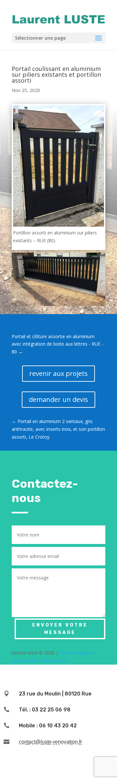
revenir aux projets (58, 373)
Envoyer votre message (60, 629)
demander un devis (58, 399)
